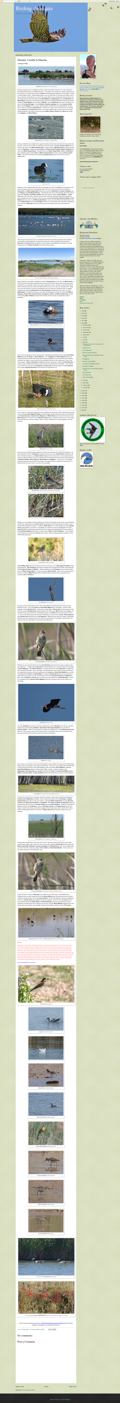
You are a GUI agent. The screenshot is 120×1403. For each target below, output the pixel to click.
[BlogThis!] (50, 1329)
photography (83, 300)
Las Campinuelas (87, 374)
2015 (83, 403)
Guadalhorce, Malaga (88, 366)
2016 (83, 400)
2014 (83, 405)
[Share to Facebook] (54, 1329)
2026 (83, 311)
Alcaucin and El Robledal (89, 361)
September (86, 332)
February (85, 385)
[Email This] (49, 1329)
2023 (83, 318)
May (84, 342)
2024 (83, 315)
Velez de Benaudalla (88, 377)
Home (46, 1386)
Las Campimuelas (87, 350)
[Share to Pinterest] (55, 1329)
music (81, 301)
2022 (83, 320)
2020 (83, 390)
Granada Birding (87, 372)
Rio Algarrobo (86, 359)
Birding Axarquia (34, 8)
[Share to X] (52, 1329)
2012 (83, 410)
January (85, 387)
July (84, 337)
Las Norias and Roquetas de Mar (91, 363)
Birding (81, 298)
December (85, 325)
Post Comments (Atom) (29, 1390)
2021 (83, 323)
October (85, 330)
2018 (83, 395)
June (84, 339)
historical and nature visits (86, 303)
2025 (83, 313)
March (84, 382)
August (85, 334)
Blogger (68, 1399)
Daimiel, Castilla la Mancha (89, 352)
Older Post (72, 1386)
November (85, 327)
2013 (83, 407)
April (84, 380)
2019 (83, 393)
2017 (83, 398)
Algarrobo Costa (87, 348)
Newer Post (20, 1386)
